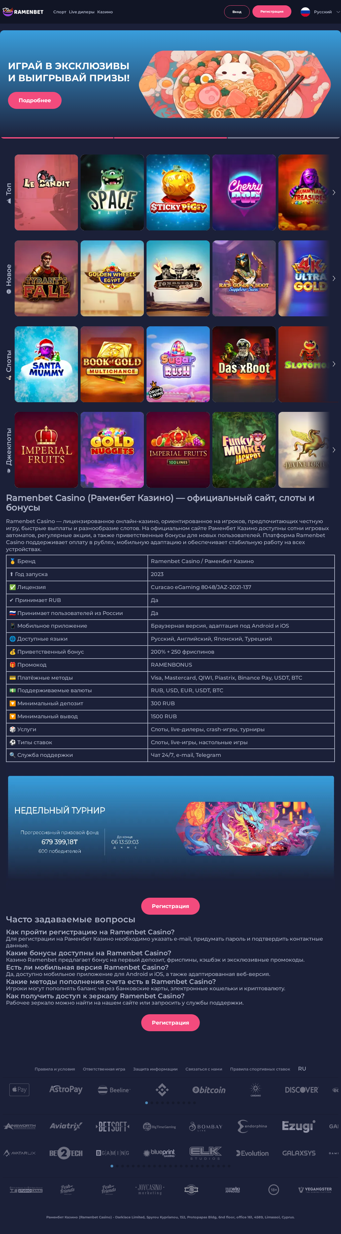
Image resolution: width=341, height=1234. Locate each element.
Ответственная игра (104, 1069)
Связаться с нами (203, 1069)
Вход (236, 12)
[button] (146, 1102)
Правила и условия (55, 1069)
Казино (105, 11)
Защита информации (155, 1069)
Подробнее (35, 100)
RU (302, 1069)
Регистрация (170, 906)
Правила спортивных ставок (260, 1069)
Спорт (59, 11)
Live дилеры (82, 11)
